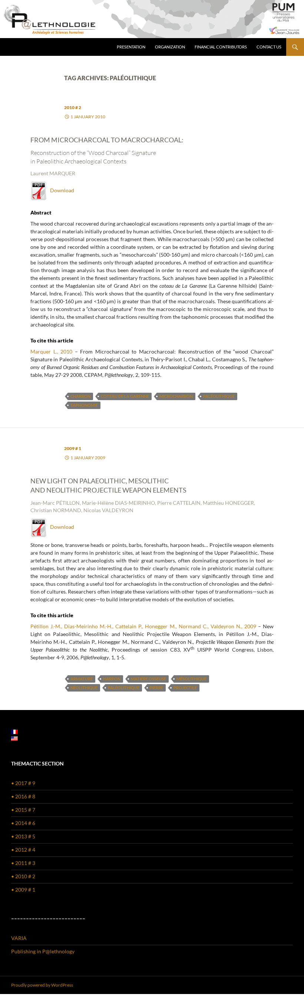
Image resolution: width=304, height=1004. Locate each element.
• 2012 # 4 (23, 849)
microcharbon (176, 396)
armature (81, 678)
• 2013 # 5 (23, 836)
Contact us (269, 46)
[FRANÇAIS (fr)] (14, 731)
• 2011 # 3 (23, 863)
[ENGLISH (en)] (14, 738)
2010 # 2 (72, 107)
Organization (170, 46)
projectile (185, 687)
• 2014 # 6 (23, 823)
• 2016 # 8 (23, 796)
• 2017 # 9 (23, 783)
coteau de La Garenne (125, 396)
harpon (111, 678)
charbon (80, 396)
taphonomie (84, 405)
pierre (156, 687)
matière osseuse (148, 678)
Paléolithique (219, 396)
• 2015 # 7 (23, 810)
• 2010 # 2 (23, 876)
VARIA (19, 938)
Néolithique (84, 687)
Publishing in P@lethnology (43, 951)
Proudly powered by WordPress (42, 985)
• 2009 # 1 (23, 889)
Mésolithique (191, 678)
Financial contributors (221, 46)
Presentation (131, 46)
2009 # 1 (72, 448)
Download (60, 190)
